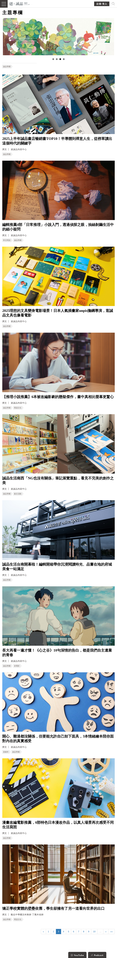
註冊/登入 (102, 4)
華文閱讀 (6, 240)
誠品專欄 (6, 66)
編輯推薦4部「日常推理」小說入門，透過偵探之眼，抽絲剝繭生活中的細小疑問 (58, 227)
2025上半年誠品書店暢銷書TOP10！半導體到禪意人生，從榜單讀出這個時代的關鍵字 (57, 141)
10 (94, 931)
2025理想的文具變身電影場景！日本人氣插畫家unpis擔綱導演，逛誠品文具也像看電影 (57, 313)
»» (111, 931)
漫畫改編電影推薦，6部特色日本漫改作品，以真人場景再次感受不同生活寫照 (58, 824)
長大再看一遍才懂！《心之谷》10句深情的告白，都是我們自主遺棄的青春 (57, 652)
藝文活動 (17, 494)
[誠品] (20, 3)
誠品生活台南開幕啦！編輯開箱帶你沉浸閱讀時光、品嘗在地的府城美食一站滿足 (57, 566)
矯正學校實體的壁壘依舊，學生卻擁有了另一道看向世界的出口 (53, 908)
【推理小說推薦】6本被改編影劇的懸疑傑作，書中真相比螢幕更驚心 (58, 397)
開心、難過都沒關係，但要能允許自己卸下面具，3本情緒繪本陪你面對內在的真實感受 (58, 738)
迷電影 (17, 666)
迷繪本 (6, 752)
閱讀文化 (17, 408)
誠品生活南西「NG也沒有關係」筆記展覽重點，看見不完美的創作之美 (58, 480)
